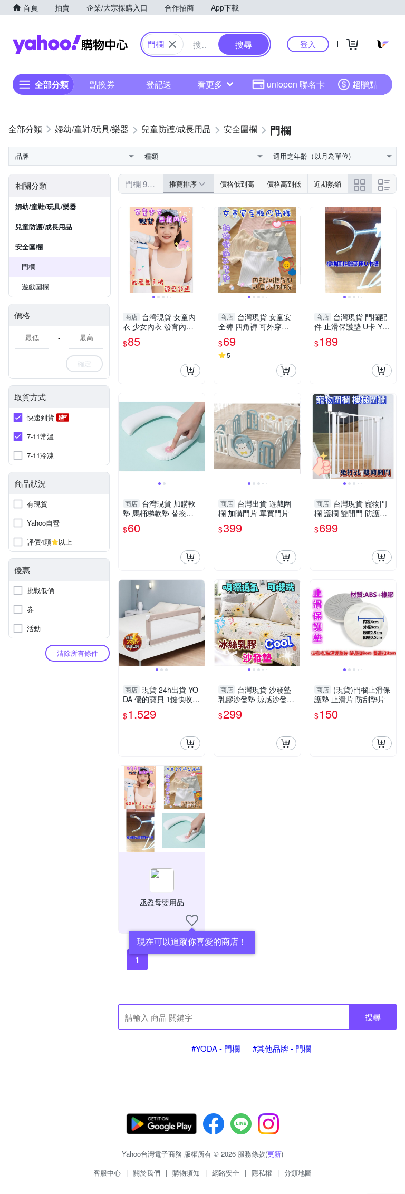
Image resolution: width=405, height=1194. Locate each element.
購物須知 (186, 1173)
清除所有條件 (77, 653)
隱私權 (262, 1173)
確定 (84, 363)
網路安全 (225, 1173)
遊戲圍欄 (35, 286)
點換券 (102, 84)
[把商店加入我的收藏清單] (192, 920)
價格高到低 (284, 184)
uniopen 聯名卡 (296, 84)
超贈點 (365, 84)
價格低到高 (237, 184)
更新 (274, 1154)
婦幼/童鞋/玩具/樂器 (45, 206)
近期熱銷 (327, 184)
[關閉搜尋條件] (172, 44)
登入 (308, 44)
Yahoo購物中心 (70, 44)
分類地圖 (298, 1173)
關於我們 (146, 1173)
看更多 (210, 84)
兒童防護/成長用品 (43, 226)
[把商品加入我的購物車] (190, 370)
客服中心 (107, 1173)
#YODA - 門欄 (215, 1048)
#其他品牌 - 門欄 (282, 1048)
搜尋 (373, 1016)
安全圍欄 (29, 246)
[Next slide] (198, 250)
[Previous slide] (125, 250)
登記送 (158, 84)
